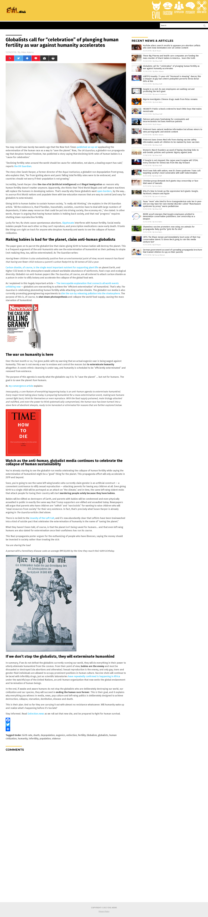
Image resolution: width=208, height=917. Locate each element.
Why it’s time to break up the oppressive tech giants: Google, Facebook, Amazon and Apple (170, 192)
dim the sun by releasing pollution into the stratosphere (90, 293)
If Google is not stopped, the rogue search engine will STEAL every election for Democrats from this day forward (170, 161)
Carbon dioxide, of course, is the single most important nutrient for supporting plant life (52, 267)
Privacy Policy (104, 911)
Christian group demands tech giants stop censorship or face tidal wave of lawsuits (170, 182)
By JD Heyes (157, 51)
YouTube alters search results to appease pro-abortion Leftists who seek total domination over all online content (171, 46)
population (45, 738)
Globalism (92, 735)
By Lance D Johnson (160, 94)
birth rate (27, 735)
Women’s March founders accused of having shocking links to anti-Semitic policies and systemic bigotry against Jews (171, 151)
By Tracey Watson (159, 255)
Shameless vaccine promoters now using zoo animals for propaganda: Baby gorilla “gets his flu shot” (169, 228)
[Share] (66, 729)
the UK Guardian (22, 166)
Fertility (82, 735)
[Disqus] (66, 788)
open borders (104, 191)
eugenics (60, 735)
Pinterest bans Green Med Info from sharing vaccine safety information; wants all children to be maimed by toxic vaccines (171, 141)
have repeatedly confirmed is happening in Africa (94, 676)
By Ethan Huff (157, 61)
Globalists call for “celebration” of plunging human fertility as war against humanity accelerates (171, 67)
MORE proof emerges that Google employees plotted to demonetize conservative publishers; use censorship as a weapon (169, 216)
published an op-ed (87, 147)
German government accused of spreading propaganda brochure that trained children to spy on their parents (172, 251)
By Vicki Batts (157, 102)
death (36, 735)
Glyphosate (68, 222)
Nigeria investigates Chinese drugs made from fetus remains (170, 99)
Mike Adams (27, 52)
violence (56, 738)
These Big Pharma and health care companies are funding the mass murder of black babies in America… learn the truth (171, 57)
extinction (71, 735)
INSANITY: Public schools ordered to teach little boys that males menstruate (172, 110)
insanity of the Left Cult (42, 518)
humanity (23, 738)
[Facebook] (66, 720)
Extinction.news (36, 713)
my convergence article (21, 386)
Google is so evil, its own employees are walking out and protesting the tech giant (168, 90)
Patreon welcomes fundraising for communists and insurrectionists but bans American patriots (166, 120)
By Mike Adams (158, 71)
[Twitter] (66, 724)
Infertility (33, 738)
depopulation (48, 735)
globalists (103, 735)
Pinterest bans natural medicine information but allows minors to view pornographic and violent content (172, 130)
